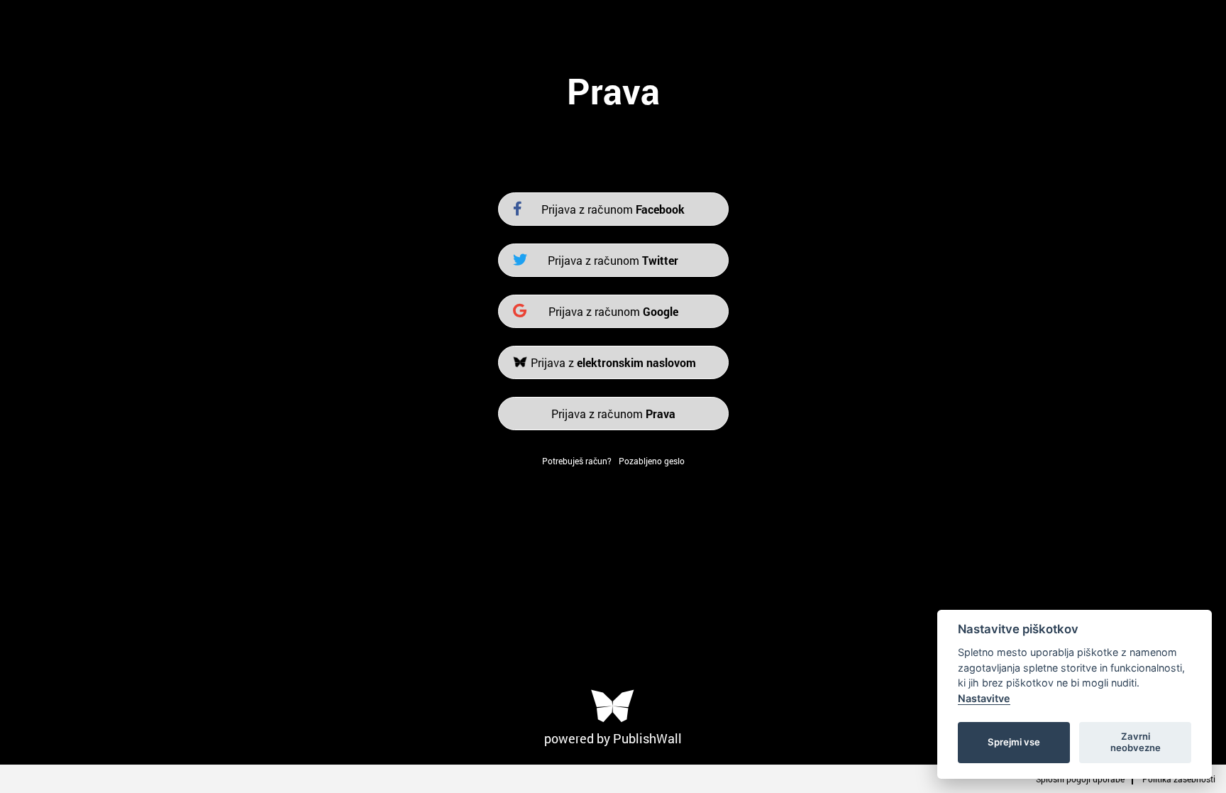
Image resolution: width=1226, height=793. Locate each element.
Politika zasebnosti (1178, 778)
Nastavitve (984, 698)
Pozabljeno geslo (652, 460)
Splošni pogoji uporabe (1080, 778)
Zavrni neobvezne (1135, 742)
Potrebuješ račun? (577, 460)
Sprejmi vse (1014, 742)
